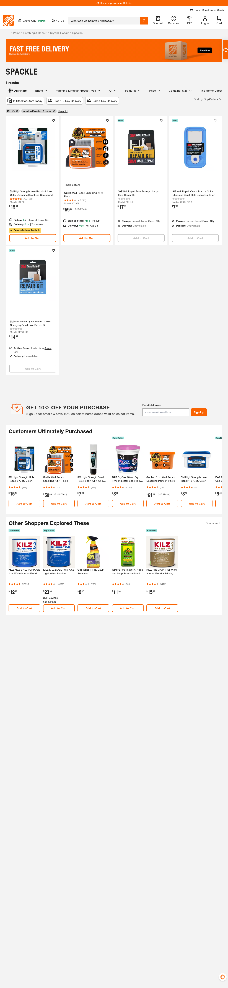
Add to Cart (33, 238)
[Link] (32, 180)
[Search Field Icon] (144, 21)
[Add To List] (53, 120)
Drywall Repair (59, 32)
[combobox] (104, 20)
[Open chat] (225, 49)
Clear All (63, 111)
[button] (208, 99)
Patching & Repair (34, 32)
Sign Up (199, 412)
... (7, 33)
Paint (16, 32)
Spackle (77, 32)
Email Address (151, 405)
